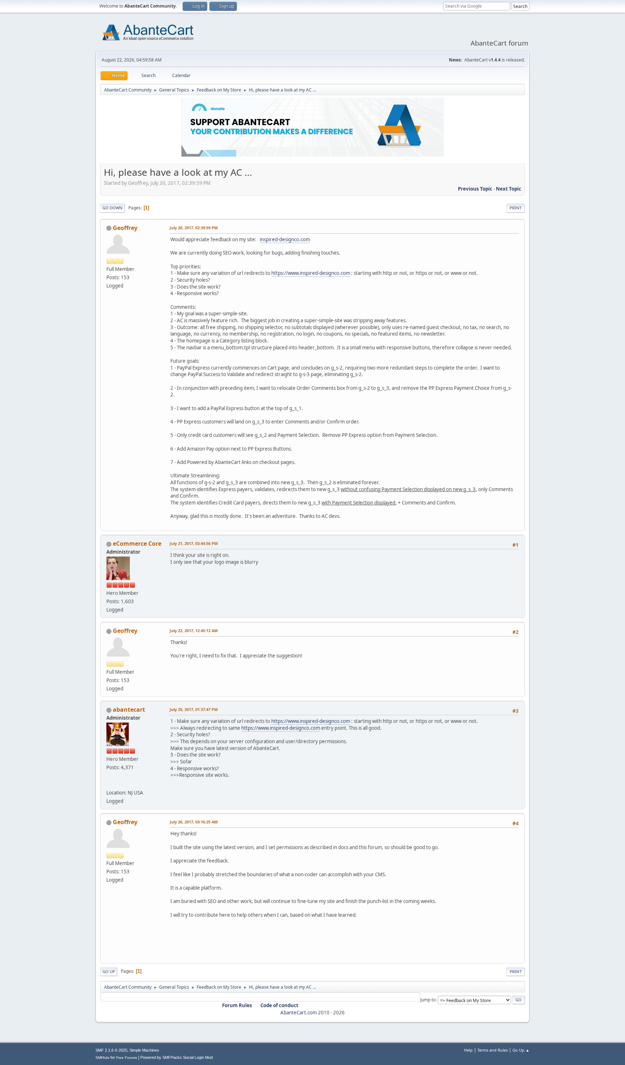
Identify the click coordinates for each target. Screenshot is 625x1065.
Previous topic (475, 189)
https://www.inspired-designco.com (310, 273)
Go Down (112, 207)
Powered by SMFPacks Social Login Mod (176, 1057)
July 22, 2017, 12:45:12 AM (194, 630)
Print (516, 207)
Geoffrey (125, 228)
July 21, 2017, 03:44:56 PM (194, 543)
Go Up (108, 971)
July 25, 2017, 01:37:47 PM (194, 709)
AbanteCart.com (298, 1012)
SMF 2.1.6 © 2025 (111, 1050)
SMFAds (102, 1058)
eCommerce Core (137, 544)
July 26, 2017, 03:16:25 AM (194, 822)
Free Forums (126, 1058)
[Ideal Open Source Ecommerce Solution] (109, 784)
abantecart (129, 709)
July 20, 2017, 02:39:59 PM (194, 227)
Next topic (508, 189)
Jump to (427, 1000)
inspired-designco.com (285, 239)
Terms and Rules (492, 1050)
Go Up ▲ (521, 1050)
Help (468, 1050)
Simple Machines (144, 1050)
